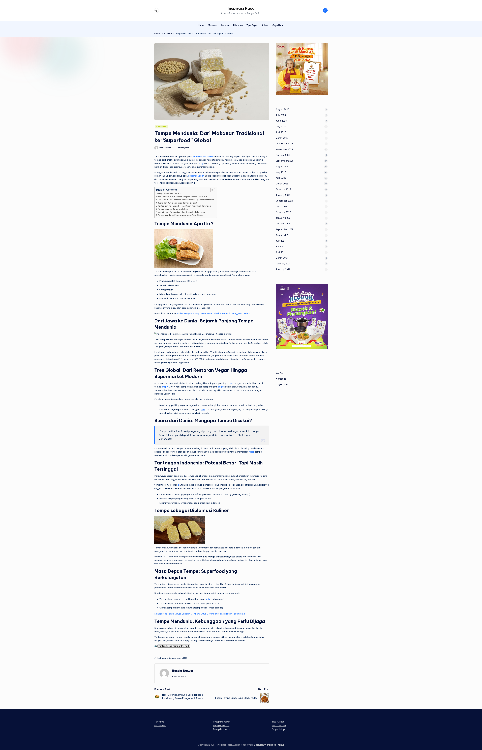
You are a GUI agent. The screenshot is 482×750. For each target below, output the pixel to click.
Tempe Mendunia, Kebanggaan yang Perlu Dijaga (180, 215)
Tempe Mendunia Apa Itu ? (169, 193)
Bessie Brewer (182, 671)
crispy (165, 386)
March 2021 (282, 257)
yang (201, 163)
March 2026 (282, 138)
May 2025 (281, 172)
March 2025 (282, 183)
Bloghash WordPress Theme (269, 744)
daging (221, 386)
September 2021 (284, 229)
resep (252, 451)
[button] (179, 676)
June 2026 (281, 120)
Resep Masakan (221, 721)
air (179, 484)
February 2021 (283, 263)
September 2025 (284, 160)
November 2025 (284, 149)
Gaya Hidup (278, 729)
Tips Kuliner (278, 721)
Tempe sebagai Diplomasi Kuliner (173, 209)
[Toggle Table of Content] (211, 190)
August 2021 (282, 235)
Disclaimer (160, 725)
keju (208, 599)
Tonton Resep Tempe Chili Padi (173, 646)
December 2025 (284, 143)
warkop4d (281, 378)
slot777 (279, 373)
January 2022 (283, 217)
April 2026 (281, 132)
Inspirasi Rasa (241, 8)
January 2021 (283, 269)
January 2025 (283, 195)
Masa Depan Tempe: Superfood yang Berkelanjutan (181, 212)
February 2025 (283, 189)
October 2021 (283, 223)
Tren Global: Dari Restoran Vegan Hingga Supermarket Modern (186, 200)
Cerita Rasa (167, 33)
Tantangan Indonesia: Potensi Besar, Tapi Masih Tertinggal (184, 206)
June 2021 (281, 246)
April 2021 (280, 252)
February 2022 (283, 212)
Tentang (159, 721)
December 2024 (284, 200)
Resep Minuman (221, 729)
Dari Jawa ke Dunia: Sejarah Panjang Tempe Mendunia (182, 197)
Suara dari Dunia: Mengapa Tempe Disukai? (177, 203)
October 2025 (283, 155)
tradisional (198, 156)
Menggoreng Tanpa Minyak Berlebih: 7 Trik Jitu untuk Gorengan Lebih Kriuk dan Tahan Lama (199, 613)
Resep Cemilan (221, 725)
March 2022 (282, 206)
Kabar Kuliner (279, 725)
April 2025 (281, 177)
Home (157, 33)
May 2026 (281, 126)
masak (230, 383)
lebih (203, 409)
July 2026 (281, 115)
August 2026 (282, 109)
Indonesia (209, 156)
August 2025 (282, 166)
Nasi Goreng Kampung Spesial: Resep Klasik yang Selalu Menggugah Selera (213, 313)
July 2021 (280, 240)
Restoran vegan (196, 175)
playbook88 (282, 384)
